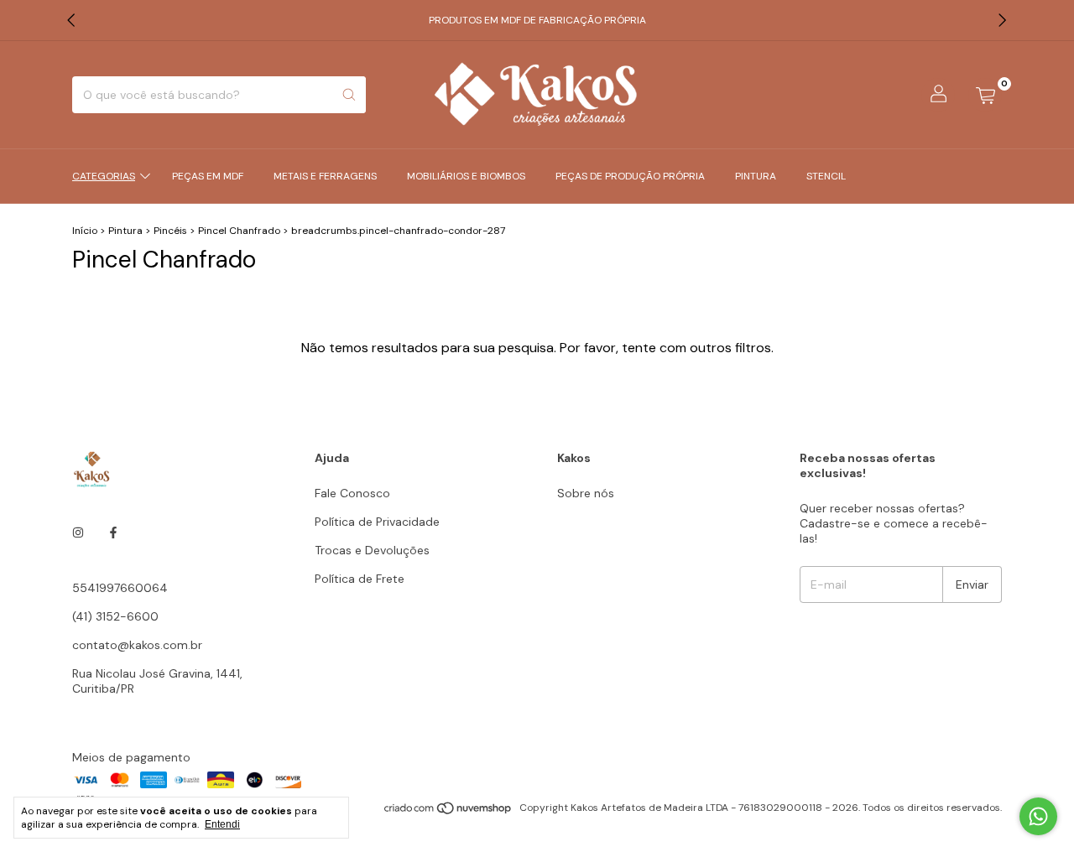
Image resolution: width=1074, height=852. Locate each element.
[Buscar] (349, 94)
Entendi (222, 824)
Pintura (755, 176)
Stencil (826, 176)
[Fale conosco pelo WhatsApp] (1038, 816)
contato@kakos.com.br (137, 644)
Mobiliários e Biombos (466, 176)
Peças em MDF (207, 176)
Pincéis (170, 230)
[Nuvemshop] (448, 811)
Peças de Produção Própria (630, 176)
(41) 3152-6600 (115, 616)
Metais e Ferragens (325, 176)
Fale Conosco (352, 493)
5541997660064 (120, 587)
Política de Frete (359, 578)
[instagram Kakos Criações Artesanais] (78, 532)
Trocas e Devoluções (372, 550)
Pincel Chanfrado (239, 230)
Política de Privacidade (377, 521)
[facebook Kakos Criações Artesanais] (113, 532)
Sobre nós (585, 493)
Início (84, 230)
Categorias (103, 176)
